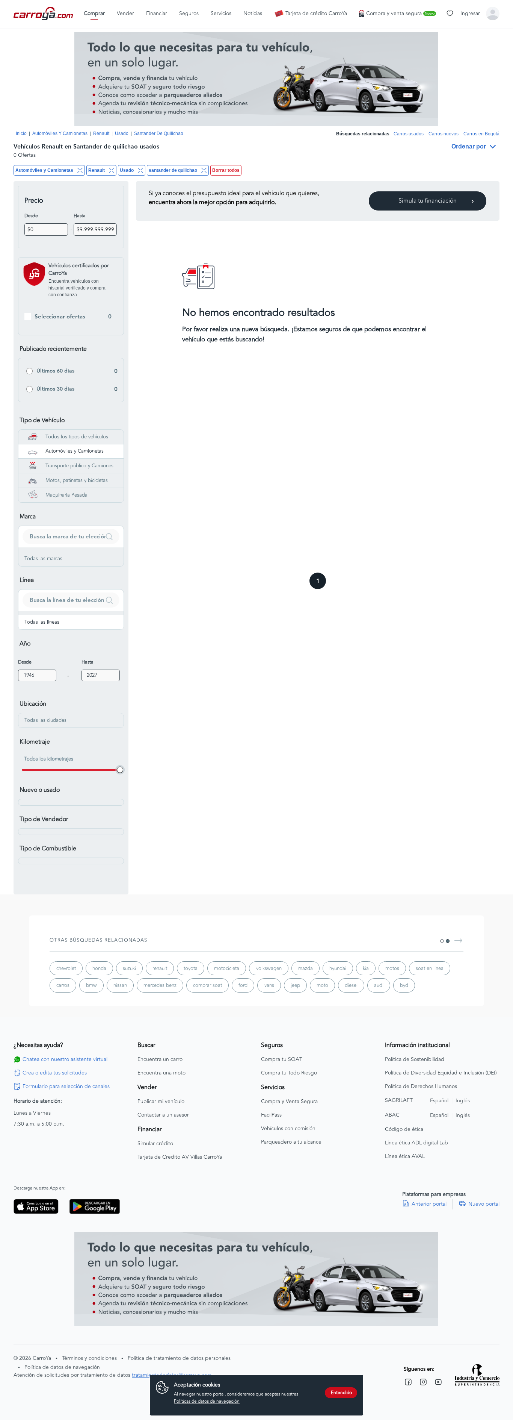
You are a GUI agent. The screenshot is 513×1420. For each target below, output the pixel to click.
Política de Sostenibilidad (414, 1059)
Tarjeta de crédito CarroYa (316, 13)
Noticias (252, 13)
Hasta (80, 216)
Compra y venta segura (400, 13)
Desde (31, 216)
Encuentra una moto (161, 1073)
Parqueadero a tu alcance (291, 1142)
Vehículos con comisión (288, 1128)
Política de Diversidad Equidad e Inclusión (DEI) (441, 1073)
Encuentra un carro (160, 1059)
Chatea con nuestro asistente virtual (65, 1059)
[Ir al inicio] (44, 13)
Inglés (463, 1101)
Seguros (189, 13)
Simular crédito (155, 1143)
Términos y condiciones (89, 1358)
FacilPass (271, 1115)
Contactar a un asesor (163, 1115)
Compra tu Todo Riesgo (289, 1073)
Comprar (94, 13)
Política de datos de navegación (62, 1367)
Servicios (221, 13)
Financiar (156, 13)
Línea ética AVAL (405, 1156)
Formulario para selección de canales (66, 1086)
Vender (125, 13)
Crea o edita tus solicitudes (55, 1073)
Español (439, 1101)
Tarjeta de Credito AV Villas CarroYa (179, 1157)
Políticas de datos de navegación (207, 1401)
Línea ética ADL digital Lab (416, 1143)
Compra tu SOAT (281, 1059)
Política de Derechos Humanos (421, 1086)
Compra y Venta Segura (289, 1101)
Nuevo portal (483, 1204)
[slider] (120, 770)
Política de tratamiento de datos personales (179, 1358)
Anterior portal (429, 1204)
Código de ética (404, 1129)
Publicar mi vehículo (160, 1101)
